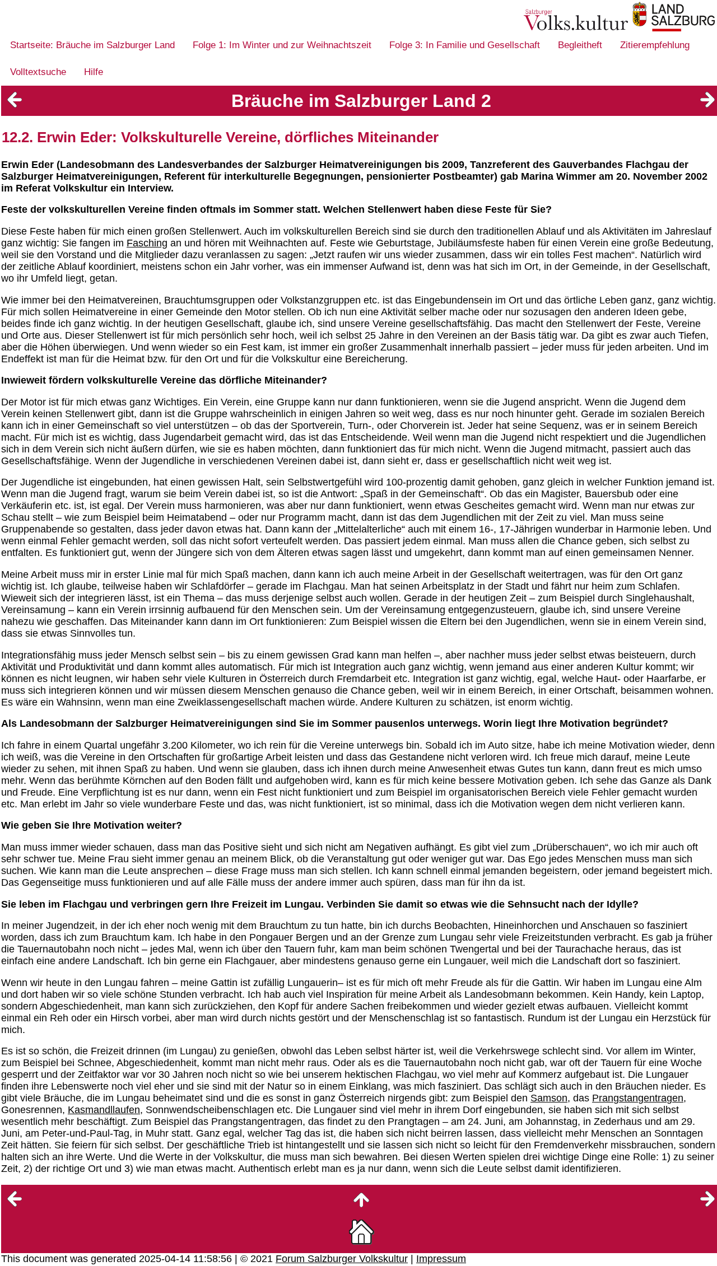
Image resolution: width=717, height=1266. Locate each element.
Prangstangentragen (637, 1098)
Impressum (441, 1258)
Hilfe (93, 72)
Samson (548, 1098)
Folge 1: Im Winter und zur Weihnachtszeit (282, 45)
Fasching (147, 243)
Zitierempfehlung (655, 45)
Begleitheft (580, 45)
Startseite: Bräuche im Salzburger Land (92, 45)
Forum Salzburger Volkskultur (342, 1258)
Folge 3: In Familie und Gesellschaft (464, 45)
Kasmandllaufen (104, 1109)
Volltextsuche (38, 72)
